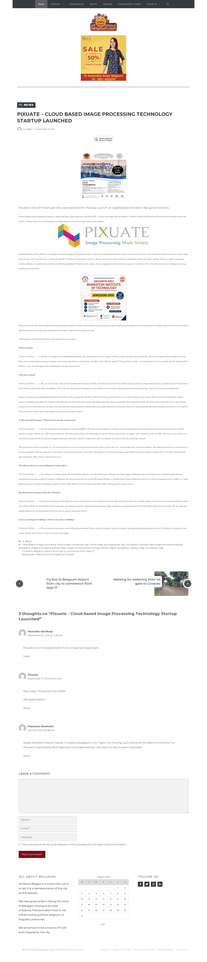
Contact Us (182, 949)
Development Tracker (129, 4)
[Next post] (187, 583)
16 (125, 899)
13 (103, 899)
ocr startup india (154, 548)
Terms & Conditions (145, 949)
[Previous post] (19, 583)
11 (89, 899)
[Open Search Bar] (168, 4)
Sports (93, 4)
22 (118, 904)
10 (82, 899)
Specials (107, 4)
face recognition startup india (137, 544)
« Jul (103, 924)
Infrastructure (77, 4)
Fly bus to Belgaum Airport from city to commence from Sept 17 (58, 551)
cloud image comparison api (73, 544)
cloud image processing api (105, 544)
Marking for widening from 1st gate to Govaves (48, 554)
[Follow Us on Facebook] (140, 884)
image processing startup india (48, 548)
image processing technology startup (87, 548)
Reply (26, 656)
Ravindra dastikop (40, 631)
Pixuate (24, 207)
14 (111, 899)
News (41, 4)
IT (20, 105)
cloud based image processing (39, 544)
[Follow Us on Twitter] (146, 884)
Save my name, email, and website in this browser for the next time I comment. (74, 844)
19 (96, 904)
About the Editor (123, 949)
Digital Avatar (76, 949)
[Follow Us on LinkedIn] (159, 884)
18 (89, 904)
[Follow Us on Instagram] (153, 884)
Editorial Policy (166, 949)
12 (96, 899)
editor (29, 129)
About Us (105, 949)
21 (111, 904)
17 (82, 904)
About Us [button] (152, 4)
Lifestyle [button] (55, 4)
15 (118, 899)
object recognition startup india (126, 548)
